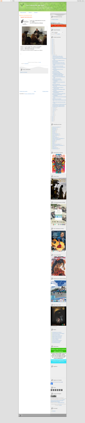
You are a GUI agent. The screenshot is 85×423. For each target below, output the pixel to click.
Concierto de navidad (55, 71)
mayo (54, 114)
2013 (53, 51)
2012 (53, 52)
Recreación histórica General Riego (57, 145)
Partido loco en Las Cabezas (56, 98)
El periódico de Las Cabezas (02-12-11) (58, 106)
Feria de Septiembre (55, 133)
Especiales (54, 132)
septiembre (54, 109)
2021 (53, 42)
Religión (53, 146)
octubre (54, 108)
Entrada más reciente (23, 91)
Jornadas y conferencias (56, 139)
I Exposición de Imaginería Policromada (58, 62)
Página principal (23, 12)
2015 (53, 49)
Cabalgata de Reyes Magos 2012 (57, 56)
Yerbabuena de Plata (55, 148)
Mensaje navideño (55, 61)
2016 (53, 48)
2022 (53, 41)
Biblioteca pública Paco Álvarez (57, 336)
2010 (53, 116)
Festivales (53, 136)
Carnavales (54, 130)
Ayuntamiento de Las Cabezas (57, 332)
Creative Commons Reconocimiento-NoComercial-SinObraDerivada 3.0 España (58, 400)
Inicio (35, 91)
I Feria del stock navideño (56, 72)
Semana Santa (54, 147)
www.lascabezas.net (61, 402)
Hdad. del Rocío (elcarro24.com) (57, 335)
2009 (53, 117)
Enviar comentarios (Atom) (29, 93)
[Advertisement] (29, 82)
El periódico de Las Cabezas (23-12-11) (58, 60)
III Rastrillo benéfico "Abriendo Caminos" (58, 105)
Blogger (60, 405)
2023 (53, 40)
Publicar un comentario (23, 72)
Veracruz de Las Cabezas (56, 334)
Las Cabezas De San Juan (35, 5)
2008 (53, 118)
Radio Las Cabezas (55, 19)
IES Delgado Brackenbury (56, 342)
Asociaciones (26, 63)
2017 (53, 47)
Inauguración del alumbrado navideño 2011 (58, 93)
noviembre (54, 107)
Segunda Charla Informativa (56, 78)
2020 (53, 43)
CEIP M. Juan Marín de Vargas (57, 340)
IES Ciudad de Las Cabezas (56, 341)
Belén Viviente (54, 129)
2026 (53, 39)
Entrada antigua (45, 91)
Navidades (54, 140)
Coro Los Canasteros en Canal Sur (57, 57)
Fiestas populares (55, 137)
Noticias (30, 12)
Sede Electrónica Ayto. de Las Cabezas (58, 333)
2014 (53, 50)
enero (54, 115)
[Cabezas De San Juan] (52, 384)
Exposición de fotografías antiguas (57, 75)
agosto (54, 110)
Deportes (36, 12)
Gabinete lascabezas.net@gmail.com (58, 138)
